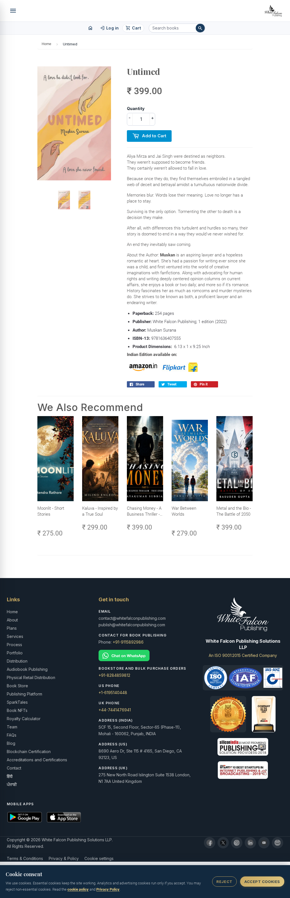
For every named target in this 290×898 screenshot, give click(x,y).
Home (46, 44)
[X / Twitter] (223, 842)
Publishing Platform (24, 694)
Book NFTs (17, 710)
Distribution (17, 661)
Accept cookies (262, 881)
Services (15, 636)
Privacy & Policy (64, 858)
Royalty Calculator (23, 718)
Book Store (17, 685)
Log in (109, 28)
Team (12, 726)
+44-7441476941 (115, 709)
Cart (133, 28)
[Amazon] (277, 842)
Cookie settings (99, 858)
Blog (11, 743)
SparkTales (17, 702)
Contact (14, 768)
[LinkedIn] (250, 842)
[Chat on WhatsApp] (145, 655)
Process (14, 644)
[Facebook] (209, 842)
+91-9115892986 (128, 642)
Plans (12, 628)
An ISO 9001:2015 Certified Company (243, 655)
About (12, 619)
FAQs (11, 735)
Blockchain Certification (29, 751)
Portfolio (15, 652)
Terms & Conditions (25, 858)
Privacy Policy (108, 889)
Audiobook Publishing (27, 669)
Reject (224, 881)
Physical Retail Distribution (31, 677)
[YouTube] (264, 842)
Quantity (135, 108)
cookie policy (78, 889)
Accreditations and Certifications (37, 759)
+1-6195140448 (113, 692)
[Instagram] (236, 842)
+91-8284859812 (114, 675)
